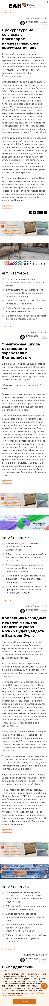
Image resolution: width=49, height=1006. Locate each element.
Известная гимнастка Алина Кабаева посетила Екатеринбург (26, 302)
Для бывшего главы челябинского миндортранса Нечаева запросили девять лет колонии (24, 293)
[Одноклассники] (34, 212)
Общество (7, 207)
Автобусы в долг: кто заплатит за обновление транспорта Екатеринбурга (24, 547)
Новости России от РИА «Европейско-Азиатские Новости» (18, 6)
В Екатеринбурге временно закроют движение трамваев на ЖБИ (26, 317)
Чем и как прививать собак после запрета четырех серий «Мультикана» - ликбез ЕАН (24, 928)
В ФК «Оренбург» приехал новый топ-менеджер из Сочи (24, 309)
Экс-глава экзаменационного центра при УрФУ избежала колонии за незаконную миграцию (26, 590)
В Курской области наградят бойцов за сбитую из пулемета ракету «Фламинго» (26, 938)
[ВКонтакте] (30, 212)
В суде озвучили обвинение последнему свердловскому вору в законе (25, 282)
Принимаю (24, 1002)
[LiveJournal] (45, 212)
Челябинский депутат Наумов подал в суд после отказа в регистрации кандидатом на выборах (25, 579)
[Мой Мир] (41, 212)
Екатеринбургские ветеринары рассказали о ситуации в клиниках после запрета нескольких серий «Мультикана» (25, 897)
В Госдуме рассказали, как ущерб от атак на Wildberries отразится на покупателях (26, 557)
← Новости (8, 12)
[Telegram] (38, 212)
